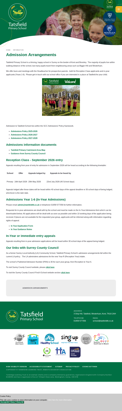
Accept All (5, 402)
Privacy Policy (72, 367)
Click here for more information (60, 400)
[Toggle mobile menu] (118, 9)
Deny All (20, 402)
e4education (65, 370)
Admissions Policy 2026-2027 (24, 135)
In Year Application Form (22, 226)
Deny (13, 402)
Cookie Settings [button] (89, 367)
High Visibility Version (16, 367)
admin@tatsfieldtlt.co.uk (28, 205)
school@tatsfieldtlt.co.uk (103, 321)
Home (8, 50)
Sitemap (58, 367)
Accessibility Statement (41, 367)
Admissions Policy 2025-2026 (24, 131)
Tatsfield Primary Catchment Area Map (28, 150)
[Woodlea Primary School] (109, 30)
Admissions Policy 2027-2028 (24, 138)
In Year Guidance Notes (21, 229)
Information (18, 50)
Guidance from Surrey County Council (28, 153)
